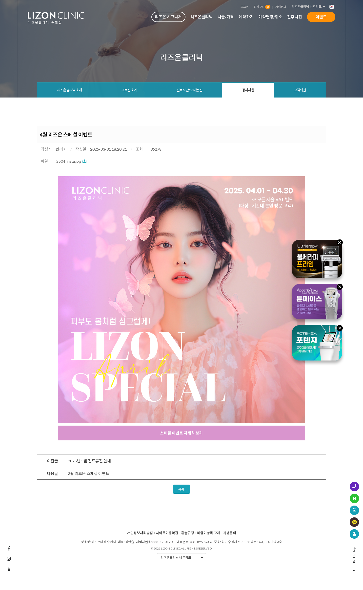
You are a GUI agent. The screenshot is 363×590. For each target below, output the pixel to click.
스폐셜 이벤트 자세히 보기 (181, 433)
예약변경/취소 (270, 16)
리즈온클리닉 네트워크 (306, 7)
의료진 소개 (129, 90)
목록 (181, 489)
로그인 (245, 6)
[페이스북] (9, 548)
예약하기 (246, 16)
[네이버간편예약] (354, 498)
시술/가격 (226, 16)
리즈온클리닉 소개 (69, 90)
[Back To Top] (354, 568)
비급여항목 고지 (208, 533)
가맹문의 (280, 6)
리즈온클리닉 (201, 16)
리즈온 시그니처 (168, 16)
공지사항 (248, 90)
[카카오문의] (354, 522)
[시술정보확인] (354, 534)
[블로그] (9, 569)
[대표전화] (354, 486)
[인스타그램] (9, 558)
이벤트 (321, 16)
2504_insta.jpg (68, 161)
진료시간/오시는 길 (189, 90)
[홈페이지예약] (354, 510)
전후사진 (294, 16)
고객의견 (300, 90)
